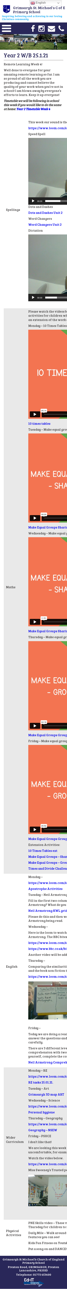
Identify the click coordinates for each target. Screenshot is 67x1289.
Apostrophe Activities (45, 889)
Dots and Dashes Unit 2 (45, 213)
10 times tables (39, 423)
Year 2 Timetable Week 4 (33, 109)
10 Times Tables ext (42, 851)
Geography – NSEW (42, 1130)
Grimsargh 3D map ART (46, 1094)
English (40, 2)
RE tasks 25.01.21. (40, 1082)
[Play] (33, 201)
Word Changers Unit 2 (45, 224)
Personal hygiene (41, 1112)
